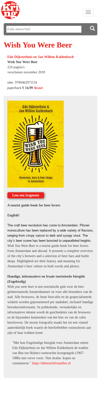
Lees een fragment (25, 195)
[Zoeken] (92, 28)
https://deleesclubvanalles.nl (51, 363)
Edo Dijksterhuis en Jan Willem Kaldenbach (40, 57)
